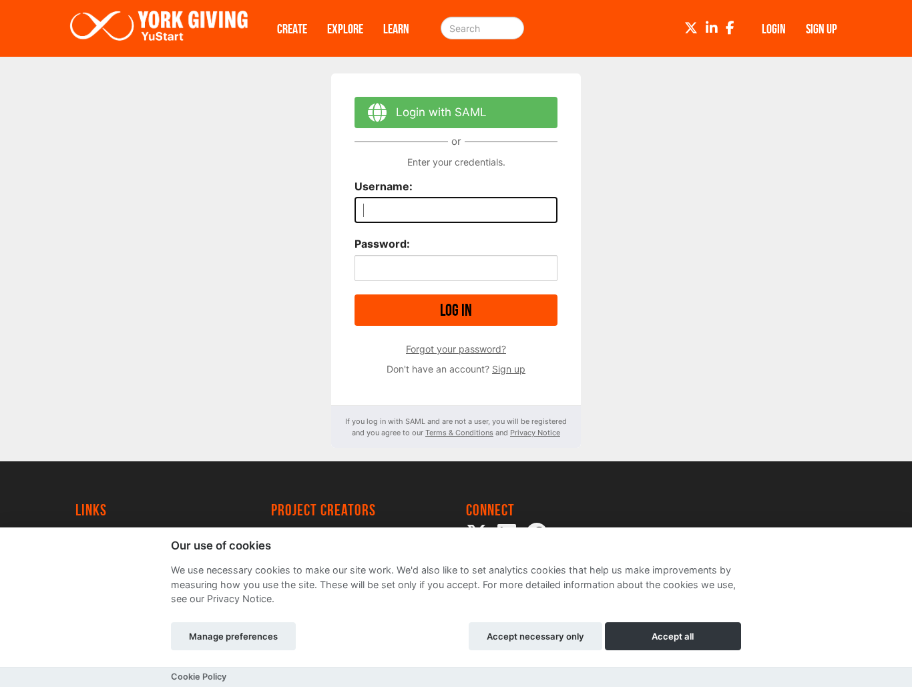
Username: (384, 186)
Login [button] (774, 28)
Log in (456, 310)
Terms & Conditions (459, 432)
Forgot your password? (456, 349)
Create (292, 28)
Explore (345, 28)
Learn (396, 28)
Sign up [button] (821, 28)
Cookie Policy (198, 677)
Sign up (508, 369)
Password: (382, 243)
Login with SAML (441, 112)
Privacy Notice (535, 432)
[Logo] (158, 28)
